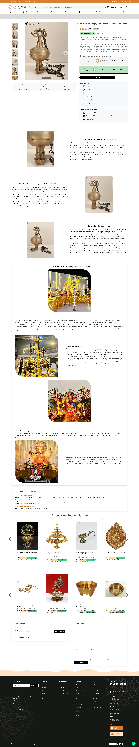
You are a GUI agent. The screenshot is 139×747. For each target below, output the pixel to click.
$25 (86, 70)
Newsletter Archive (81, 690)
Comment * (77, 627)
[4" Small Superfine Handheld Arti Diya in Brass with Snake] (86, 550)
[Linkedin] (122, 684)
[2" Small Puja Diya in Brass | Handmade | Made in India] (86, 602)
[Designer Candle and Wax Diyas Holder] (27, 602)
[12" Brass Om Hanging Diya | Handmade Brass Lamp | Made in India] (15, 27)
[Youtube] (125, 684)
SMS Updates (97, 707)
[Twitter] (114, 684)
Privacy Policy (108, 659)
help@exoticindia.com (42, 508)
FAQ (130, 1)
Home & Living (46, 699)
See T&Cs (26, 89)
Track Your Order (98, 699)
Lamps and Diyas (50, 17)
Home (22, 17)
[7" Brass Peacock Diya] (57, 602)
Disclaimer (62, 684)
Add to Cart (97, 77)
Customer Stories (81, 702)
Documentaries (80, 696)
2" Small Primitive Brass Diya (113, 605)
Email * (75, 650)
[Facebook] (111, 684)
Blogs (77, 693)
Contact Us (96, 684)
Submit (81, 662)
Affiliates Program (98, 696)
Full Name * (77, 640)
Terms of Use (101, 659)
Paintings (45, 696)
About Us (78, 684)
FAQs (77, 687)
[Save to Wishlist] (76, 24)
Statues (28, 17)
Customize (96, 687)
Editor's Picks (80, 704)
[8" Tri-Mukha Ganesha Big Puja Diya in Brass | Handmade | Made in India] (116, 550)
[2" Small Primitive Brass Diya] (116, 602)
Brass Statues (35, 17)
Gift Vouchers (97, 702)
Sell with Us (96, 690)
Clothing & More (47, 693)
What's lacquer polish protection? (106, 61)
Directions (112, 704)
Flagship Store (113, 698)
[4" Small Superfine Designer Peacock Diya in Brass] (27, 550)
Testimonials (80, 699)
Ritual (42, 17)
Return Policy (36, 503)
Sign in (114, 1)
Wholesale (96, 693)
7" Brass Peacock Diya (52, 605)
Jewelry (44, 690)
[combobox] (73, 7)
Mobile (93, 650)
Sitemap (95, 704)
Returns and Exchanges (93, 116)
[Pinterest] (117, 684)
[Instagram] (120, 684)
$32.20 (87, 62)
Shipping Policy (63, 693)
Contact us (122, 1)
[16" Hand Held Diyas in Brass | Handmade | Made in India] (57, 550)
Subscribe (34, 685)
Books (44, 687)
